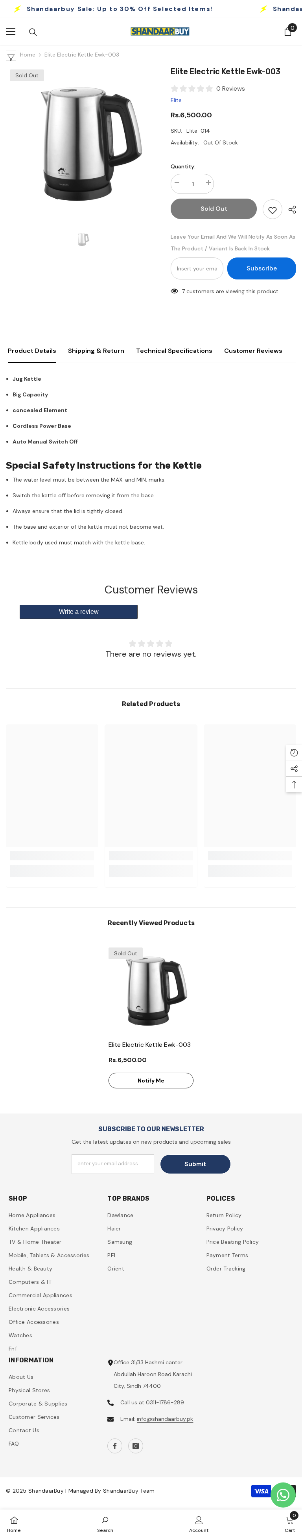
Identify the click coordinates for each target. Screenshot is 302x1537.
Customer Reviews (253, 351)
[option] (82, 142)
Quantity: (183, 166)
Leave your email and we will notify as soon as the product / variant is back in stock (233, 242)
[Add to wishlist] (272, 209)
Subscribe (262, 268)
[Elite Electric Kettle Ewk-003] (151, 990)
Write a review (79, 611)
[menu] (10, 31)
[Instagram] (135, 1445)
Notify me (151, 1080)
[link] (52, 855)
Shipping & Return (96, 351)
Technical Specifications (174, 351)
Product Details (32, 351)
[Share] (289, 209)
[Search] (33, 32)
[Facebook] (114, 1445)
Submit (195, 1164)
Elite (176, 100)
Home (27, 54)
